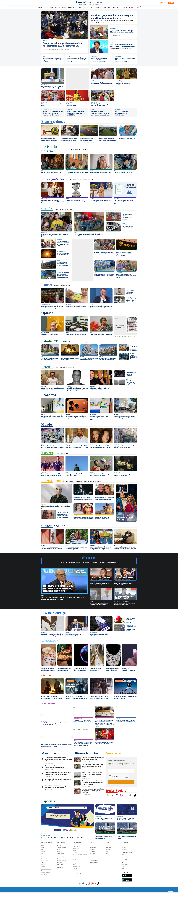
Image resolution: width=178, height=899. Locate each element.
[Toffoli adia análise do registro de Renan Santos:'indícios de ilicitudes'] (99, 46)
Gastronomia (93, 481)
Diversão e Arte (71, 7)
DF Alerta (123, 843)
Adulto (74, 856)
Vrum (107, 842)
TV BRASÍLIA (86, 563)
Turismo (42, 868)
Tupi (122, 870)
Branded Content (76, 342)
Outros (124, 863)
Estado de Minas (125, 864)
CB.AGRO (78, 563)
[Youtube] (135, 7)
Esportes (43, 856)
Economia (57, 7)
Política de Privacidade (45, 872)
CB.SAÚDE (71, 563)
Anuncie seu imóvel (93, 845)
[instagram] (132, 7)
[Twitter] (117, 796)
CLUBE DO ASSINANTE (119, 329)
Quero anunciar (76, 848)
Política (46, 7)
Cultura (70, 209)
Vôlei (61, 453)
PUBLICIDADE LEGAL (119, 336)
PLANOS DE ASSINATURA (119, 325)
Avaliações (108, 849)
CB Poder (123, 847)
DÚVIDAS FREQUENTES (119, 330)
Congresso (56, 285)
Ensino (75, 179)
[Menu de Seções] (5, 2)
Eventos (82, 342)
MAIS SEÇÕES (116, 7)
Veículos (75, 852)
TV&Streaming (86, 481)
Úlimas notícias (93, 851)
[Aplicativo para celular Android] (127, 881)
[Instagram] (121, 796)
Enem (89, 179)
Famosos (99, 481)
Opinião (42, 862)
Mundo (63, 7)
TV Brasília (125, 842)
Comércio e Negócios (77, 859)
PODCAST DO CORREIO (98, 563)
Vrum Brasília (124, 849)
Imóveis (74, 850)
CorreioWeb (77, 842)
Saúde (80, 149)
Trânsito (57, 209)
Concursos (98, 7)
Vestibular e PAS (60, 856)
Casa (83, 149)
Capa (42, 843)
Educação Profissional (61, 860)
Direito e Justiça (107, 7)
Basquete (66, 453)
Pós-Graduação (60, 862)
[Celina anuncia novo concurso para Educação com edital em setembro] (99, 32)
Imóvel (92, 842)
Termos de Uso (44, 874)
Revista (123, 856)
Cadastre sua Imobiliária (94, 862)
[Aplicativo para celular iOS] (127, 876)
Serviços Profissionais (77, 857)
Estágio (58, 849)
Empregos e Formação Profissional (80, 854)
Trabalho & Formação (61, 847)
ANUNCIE (163, 2)
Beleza (72, 149)
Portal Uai (123, 866)
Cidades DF (39, 7)
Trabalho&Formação (82, 179)
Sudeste (70, 367)
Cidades (42, 845)
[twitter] (129, 7)
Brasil (51, 7)
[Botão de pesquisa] (9, 3)
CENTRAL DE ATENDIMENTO (120, 327)
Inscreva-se (121, 782)
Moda (76, 149)
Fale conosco (60, 864)
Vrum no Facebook (109, 855)
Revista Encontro (127, 852)
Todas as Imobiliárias (94, 860)
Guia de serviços (93, 853)
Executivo (62, 285)
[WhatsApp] (80, 884)
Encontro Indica (125, 859)
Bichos (86, 149)
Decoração (92, 856)
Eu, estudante (61, 842)
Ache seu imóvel (93, 843)
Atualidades (124, 857)
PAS (92, 179)
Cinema (80, 481)
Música (76, 481)
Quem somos (44, 870)
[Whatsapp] (124, 7)
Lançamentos (92, 849)
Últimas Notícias (60, 853)
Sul (73, 367)
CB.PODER (64, 563)
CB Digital (75, 868)
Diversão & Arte (44, 855)
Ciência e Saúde (81, 7)
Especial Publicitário (89, 342)
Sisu (58, 858)
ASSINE (171, 2)
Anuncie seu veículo (109, 845)
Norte (65, 367)
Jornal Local (124, 845)
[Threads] (140, 7)
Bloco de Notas (112, 563)
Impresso (76, 863)
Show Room (92, 855)
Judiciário (68, 285)
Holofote (42, 864)
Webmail (75, 843)
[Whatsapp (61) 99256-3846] (108, 796)
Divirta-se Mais (69, 481)
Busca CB (75, 870)
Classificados (77, 847)
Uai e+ (123, 868)
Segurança (62, 209)
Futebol (58, 453)
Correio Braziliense (47, 842)
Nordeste (61, 367)
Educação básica (60, 843)
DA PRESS (125, 336)
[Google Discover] (138, 7)
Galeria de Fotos (93, 858)
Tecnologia (43, 866)
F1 (69, 453)
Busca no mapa (93, 847)
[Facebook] (127, 7)
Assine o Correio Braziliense (78, 873)
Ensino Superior (60, 845)
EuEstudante (90, 7)
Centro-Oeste (55, 367)
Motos (107, 853)
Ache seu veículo (109, 843)
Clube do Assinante (77, 871)
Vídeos (107, 851)
